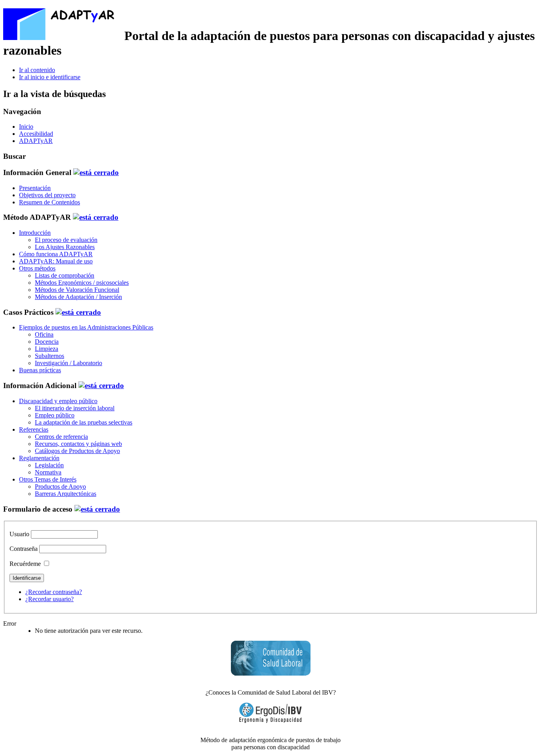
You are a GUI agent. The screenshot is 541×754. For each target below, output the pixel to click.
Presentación (35, 188)
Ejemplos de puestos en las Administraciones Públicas (86, 327)
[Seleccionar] (96, 172)
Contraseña (24, 548)
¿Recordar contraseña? (53, 591)
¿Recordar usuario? (49, 599)
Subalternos (49, 355)
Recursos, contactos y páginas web (78, 443)
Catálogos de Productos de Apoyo (77, 450)
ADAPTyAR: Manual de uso (56, 261)
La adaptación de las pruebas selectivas (83, 422)
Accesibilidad (36, 133)
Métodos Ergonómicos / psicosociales (82, 282)
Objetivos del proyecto (47, 195)
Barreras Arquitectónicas (65, 493)
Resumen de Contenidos (49, 202)
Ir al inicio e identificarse (49, 77)
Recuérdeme (25, 563)
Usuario (19, 534)
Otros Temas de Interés (47, 479)
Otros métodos (37, 268)
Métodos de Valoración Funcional (77, 289)
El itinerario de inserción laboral (74, 408)
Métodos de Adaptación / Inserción (78, 296)
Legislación (49, 465)
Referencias (33, 429)
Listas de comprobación (64, 275)
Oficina (44, 334)
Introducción (35, 232)
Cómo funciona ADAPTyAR (56, 254)
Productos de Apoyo (60, 486)
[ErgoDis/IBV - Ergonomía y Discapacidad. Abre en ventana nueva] (270, 713)
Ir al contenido (37, 70)
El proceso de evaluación (66, 239)
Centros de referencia (61, 436)
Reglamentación (39, 458)
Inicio (26, 126)
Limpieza (46, 348)
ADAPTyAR (36, 140)
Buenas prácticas (40, 370)
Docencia (47, 341)
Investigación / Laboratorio (68, 363)
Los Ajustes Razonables (65, 247)
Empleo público (54, 415)
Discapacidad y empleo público (58, 401)
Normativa (48, 472)
